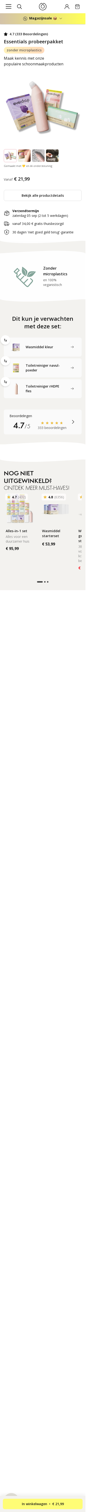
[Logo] (43, 6)
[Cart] (77, 6)
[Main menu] (8, 6)
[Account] (67, 6)
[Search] (19, 6)
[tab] (43, 347)
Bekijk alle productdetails (43, 195)
